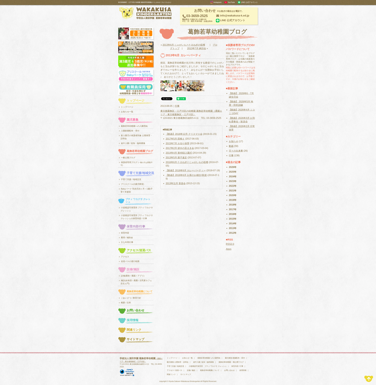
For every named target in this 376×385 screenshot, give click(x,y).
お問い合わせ (229, 370)
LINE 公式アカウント (232, 20)
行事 (177, 106)
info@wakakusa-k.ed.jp (234, 15)
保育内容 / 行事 (237, 366)
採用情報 (242, 370)
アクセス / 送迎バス (174, 370)
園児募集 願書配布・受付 (235, 358)
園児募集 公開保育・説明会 (177, 362)
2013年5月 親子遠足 (176, 157)
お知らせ (233, 141)
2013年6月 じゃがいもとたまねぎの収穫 (184, 45)
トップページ (172, 358)
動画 (231, 146)
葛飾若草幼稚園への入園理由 (208, 358)
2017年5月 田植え (175, 138)
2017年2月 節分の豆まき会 (180, 148)
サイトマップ (185, 374)
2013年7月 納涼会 (196, 48)
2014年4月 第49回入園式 (179, 153)
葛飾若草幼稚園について (209, 370)
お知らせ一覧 (187, 358)
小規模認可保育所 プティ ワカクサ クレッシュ (208, 366)
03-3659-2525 (197, 18)
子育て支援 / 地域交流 (175, 366)
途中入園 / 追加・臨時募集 (203, 362)
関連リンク (171, 374)
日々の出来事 (236, 151)
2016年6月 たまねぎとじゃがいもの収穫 (187, 162)
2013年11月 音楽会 (176, 183)
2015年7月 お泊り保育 (177, 143)
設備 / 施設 (191, 370)
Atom (228, 249)
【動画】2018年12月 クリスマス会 (184, 134)
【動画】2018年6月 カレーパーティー (186, 170)
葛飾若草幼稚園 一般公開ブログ (231, 362)
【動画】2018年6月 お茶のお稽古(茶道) (186, 175)
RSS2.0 (230, 244)
